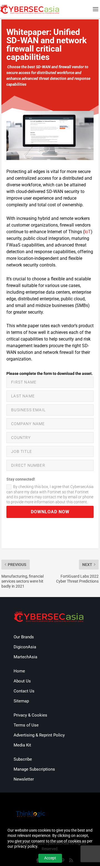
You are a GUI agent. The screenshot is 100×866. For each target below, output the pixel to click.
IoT (87, 231)
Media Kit (22, 745)
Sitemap (21, 701)
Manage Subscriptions (34, 769)
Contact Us (24, 691)
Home (19, 671)
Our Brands (24, 636)
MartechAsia (25, 656)
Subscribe (23, 759)
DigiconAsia (25, 646)
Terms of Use (26, 725)
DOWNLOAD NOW (50, 511)
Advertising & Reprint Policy (39, 735)
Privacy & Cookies (30, 715)
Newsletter (24, 779)
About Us (22, 681)
